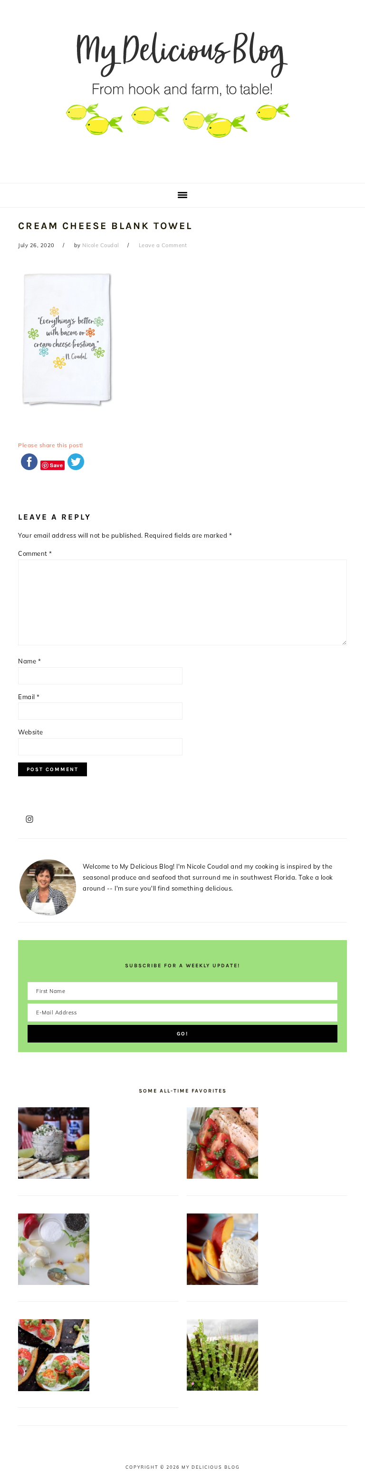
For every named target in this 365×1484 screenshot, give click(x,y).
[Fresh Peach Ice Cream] (222, 1282)
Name (29, 661)
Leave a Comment (163, 245)
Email (29, 697)
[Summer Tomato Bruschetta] (53, 1389)
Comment (35, 553)
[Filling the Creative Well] (222, 1388)
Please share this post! (50, 445)
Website (30, 732)
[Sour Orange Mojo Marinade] (53, 1282)
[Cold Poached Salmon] (222, 1176)
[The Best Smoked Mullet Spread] (53, 1176)
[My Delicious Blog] (182, 169)
